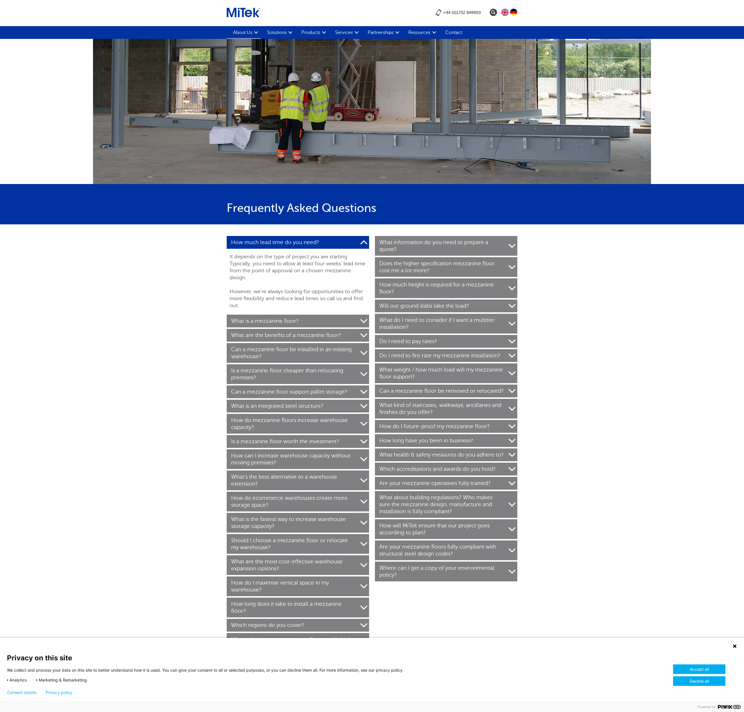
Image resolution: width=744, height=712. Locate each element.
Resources (419, 32)
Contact (453, 32)
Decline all (699, 681)
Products (310, 32)
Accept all (699, 669)
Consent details (21, 692)
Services (344, 32)
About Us (242, 32)
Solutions (277, 32)
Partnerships (381, 32)
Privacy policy (59, 692)
